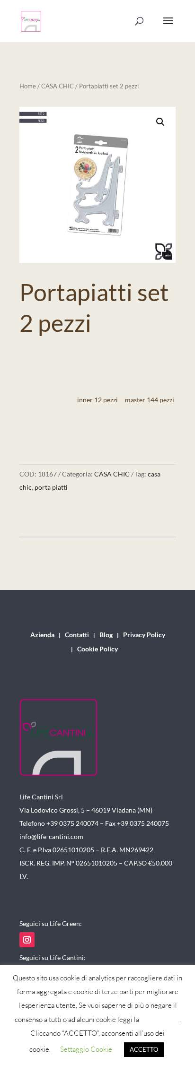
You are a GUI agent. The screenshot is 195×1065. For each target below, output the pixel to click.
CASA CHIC (57, 86)
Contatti (77, 635)
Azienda (42, 635)
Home (27, 86)
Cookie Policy (97, 649)
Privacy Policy (144, 635)
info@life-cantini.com (51, 836)
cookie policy (160, 1019)
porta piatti (51, 487)
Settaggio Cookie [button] (86, 1049)
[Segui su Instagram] (27, 939)
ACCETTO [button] (144, 1049)
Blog (106, 635)
